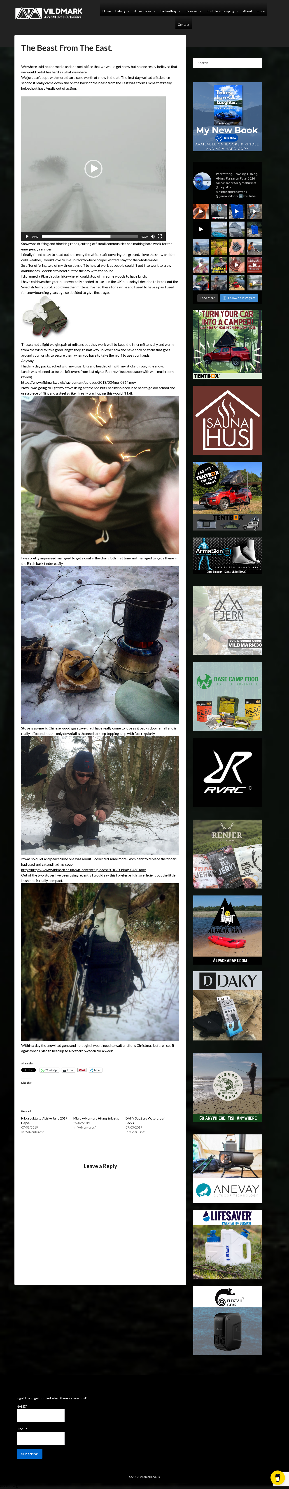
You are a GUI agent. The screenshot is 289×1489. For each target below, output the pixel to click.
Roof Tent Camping (220, 11)
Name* (22, 1406)
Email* (22, 1429)
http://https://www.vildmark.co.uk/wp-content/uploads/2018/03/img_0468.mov (83, 869)
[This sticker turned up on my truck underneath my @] (219, 211)
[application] (93, 168)
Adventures (142, 11)
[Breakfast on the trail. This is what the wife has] (237, 247)
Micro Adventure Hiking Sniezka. (96, 1118)
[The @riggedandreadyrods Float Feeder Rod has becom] (201, 229)
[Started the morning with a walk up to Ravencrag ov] (254, 247)
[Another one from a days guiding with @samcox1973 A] (201, 282)
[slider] (90, 236)
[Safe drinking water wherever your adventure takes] (254, 229)
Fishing (120, 11)
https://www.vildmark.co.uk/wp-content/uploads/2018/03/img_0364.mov (78, 382)
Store (261, 11)
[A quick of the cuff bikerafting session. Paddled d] (237, 282)
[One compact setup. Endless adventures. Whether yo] (237, 265)
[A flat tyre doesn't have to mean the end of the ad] (254, 211)
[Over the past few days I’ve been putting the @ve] (237, 229)
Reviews (192, 11)
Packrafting (168, 11)
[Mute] (152, 236)
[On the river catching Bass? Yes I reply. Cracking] (219, 282)
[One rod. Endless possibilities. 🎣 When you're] (201, 265)
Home (107, 11)
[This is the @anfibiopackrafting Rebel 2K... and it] (254, 282)
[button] (93, 169)
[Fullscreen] (160, 236)
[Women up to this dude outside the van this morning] (219, 247)
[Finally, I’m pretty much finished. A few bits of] (201, 211)
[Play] (27, 236)
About (247, 11)
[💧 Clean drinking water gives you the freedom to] (237, 211)
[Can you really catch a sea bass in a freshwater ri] (219, 265)
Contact (183, 24)
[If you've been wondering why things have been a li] (254, 265)
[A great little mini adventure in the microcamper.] (219, 229)
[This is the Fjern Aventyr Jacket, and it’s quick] (201, 247)
